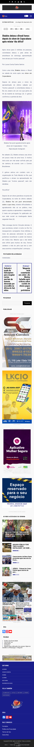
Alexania (4, 669)
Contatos (7, 645)
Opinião (26, 692)
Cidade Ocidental (6, 672)
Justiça (14, 692)
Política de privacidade (23, 744)
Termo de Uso (8, 642)
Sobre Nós (7, 643)
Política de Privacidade (11, 641)
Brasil (18, 22)
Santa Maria (6, 695)
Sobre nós (12, 744)
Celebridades (6, 692)
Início (6, 744)
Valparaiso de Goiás (7, 683)
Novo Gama (5, 680)
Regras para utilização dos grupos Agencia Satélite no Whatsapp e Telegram (16, 646)
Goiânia (4, 674)
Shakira (17, 70)
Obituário (19, 692)
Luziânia (4, 677)
